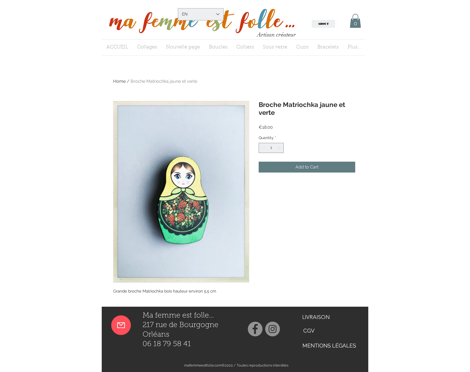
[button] (355, 21)
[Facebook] (255, 329)
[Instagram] (272, 329)
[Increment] (279, 148)
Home (119, 81)
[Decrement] (262, 148)
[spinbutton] (271, 148)
